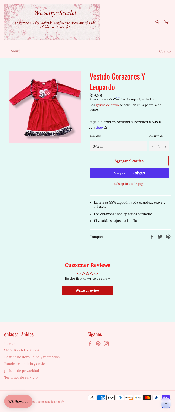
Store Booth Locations (21, 350)
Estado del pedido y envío (24, 364)
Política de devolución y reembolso (32, 357)
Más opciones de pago (129, 184)
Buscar (9, 343)
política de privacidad (21, 370)
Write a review (88, 290)
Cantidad (156, 136)
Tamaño (95, 136)
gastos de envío (107, 105)
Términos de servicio (21, 377)
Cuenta (165, 51)
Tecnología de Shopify (50, 401)
